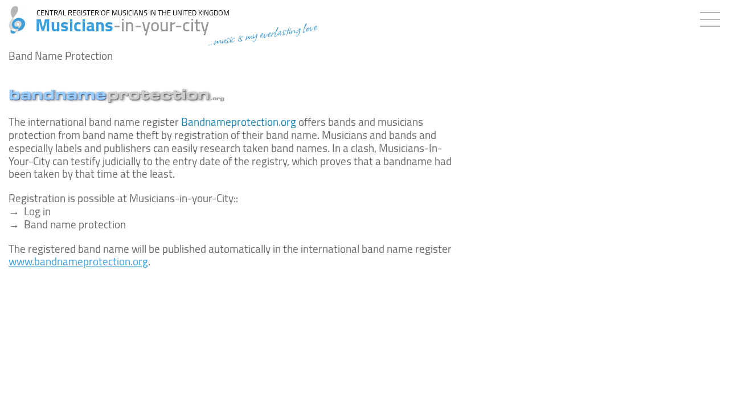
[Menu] (713, 17)
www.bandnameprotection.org (78, 261)
